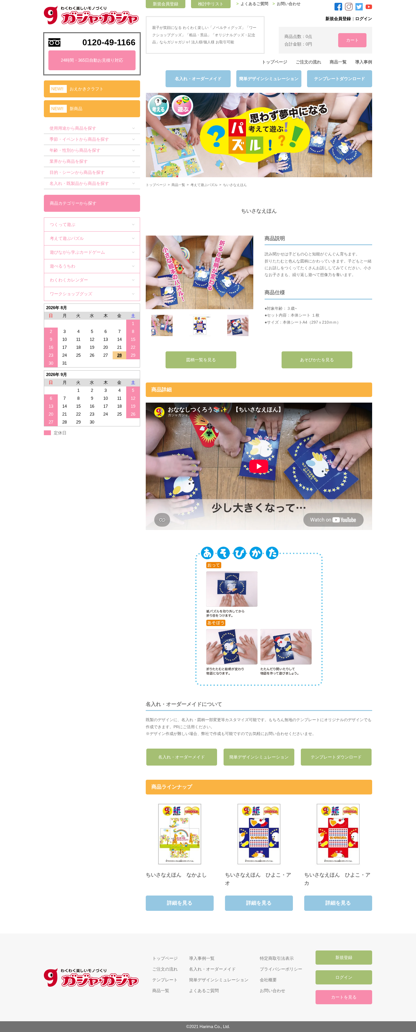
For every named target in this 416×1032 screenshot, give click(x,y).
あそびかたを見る (317, 359)
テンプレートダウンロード (339, 78)
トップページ (274, 61)
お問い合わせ (289, 4)
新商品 (76, 108)
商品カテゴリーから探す (73, 203)
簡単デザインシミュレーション (269, 78)
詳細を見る (179, 903)
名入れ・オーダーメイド (198, 78)
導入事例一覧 (202, 958)
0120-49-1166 (109, 42)
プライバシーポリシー (281, 969)
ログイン (363, 18)
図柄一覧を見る (201, 359)
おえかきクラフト (87, 88)
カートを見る (344, 997)
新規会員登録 (338, 18)
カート (352, 40)
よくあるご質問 (254, 4)
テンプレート (165, 979)
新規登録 (343, 957)
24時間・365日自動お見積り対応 (92, 60)
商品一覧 (338, 61)
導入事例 (363, 61)
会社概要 (268, 979)
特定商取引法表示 (277, 958)
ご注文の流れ (308, 61)
